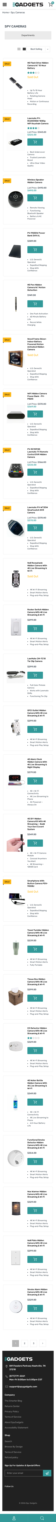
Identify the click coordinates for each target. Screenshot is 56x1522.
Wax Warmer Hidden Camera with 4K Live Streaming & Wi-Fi (37, 1194)
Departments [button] (28, 35)
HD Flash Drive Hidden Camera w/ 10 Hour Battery (38, 65)
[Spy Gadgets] (28, 4)
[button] (33, 72)
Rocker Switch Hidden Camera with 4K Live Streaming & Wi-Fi (38, 612)
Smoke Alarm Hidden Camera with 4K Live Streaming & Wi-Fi (37, 1292)
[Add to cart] (35, 141)
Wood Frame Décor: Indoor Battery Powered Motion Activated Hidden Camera (36, 344)
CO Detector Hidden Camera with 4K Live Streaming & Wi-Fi (37, 1031)
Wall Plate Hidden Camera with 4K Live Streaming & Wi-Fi (37, 1243)
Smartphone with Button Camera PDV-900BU (37, 883)
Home (5, 12)
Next (42, 1343)
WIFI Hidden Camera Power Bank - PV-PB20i (37, 396)
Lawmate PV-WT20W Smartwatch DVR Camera (37, 510)
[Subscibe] (47, 1473)
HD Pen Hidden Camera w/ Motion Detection (36, 287)
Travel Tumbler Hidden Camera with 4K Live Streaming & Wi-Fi (38, 933)
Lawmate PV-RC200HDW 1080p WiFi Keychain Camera (37, 121)
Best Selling (36, 49)
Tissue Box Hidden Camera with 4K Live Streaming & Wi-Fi (37, 982)
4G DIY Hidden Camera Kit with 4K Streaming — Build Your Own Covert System (36, 823)
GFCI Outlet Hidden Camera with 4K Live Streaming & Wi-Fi (37, 713)
